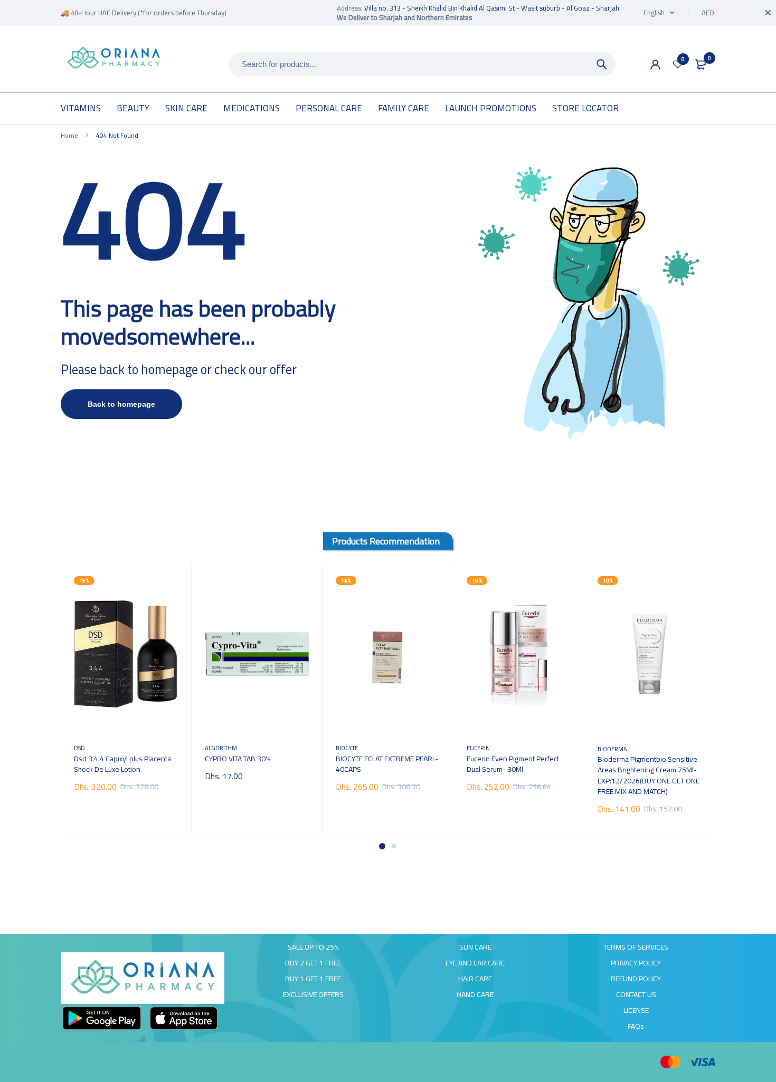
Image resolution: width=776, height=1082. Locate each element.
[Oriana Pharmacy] (113, 58)
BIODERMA (612, 748)
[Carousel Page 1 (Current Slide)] (382, 846)
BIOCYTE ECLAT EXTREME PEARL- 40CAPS (387, 764)
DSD (79, 747)
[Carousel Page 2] (394, 846)
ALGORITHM (221, 747)
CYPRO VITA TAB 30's (238, 758)
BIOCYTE (347, 747)
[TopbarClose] (768, 13)
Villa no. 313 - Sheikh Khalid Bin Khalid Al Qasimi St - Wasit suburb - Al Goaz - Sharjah (491, 8)
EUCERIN (478, 747)
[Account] (655, 65)
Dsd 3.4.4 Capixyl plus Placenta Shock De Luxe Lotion (122, 764)
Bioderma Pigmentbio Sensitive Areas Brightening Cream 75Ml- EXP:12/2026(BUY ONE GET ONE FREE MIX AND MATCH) (648, 775)
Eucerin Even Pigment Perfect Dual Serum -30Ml (513, 764)
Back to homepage (121, 404)
